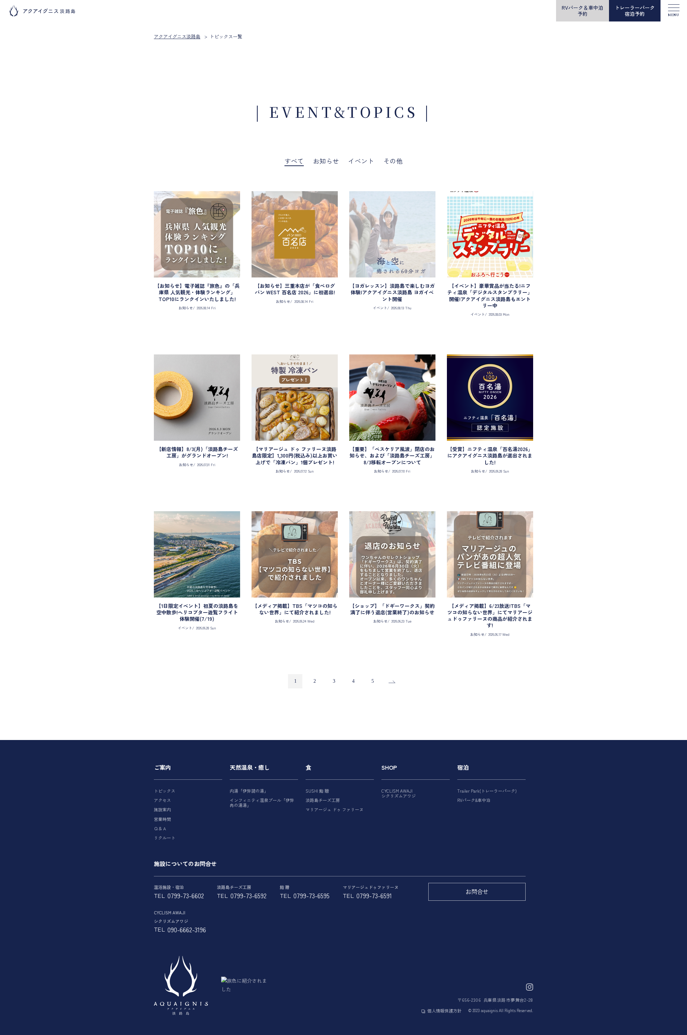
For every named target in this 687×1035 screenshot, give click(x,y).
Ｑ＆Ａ (160, 828)
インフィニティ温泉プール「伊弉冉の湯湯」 (262, 802)
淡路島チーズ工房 (323, 800)
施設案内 (162, 809)
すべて (294, 161)
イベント (361, 161)
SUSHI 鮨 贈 (317, 791)
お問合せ (477, 891)
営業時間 (162, 819)
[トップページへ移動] (181, 985)
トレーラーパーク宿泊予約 (635, 10)
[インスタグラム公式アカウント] (529, 986)
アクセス (162, 800)
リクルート (164, 838)
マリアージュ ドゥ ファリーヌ (335, 809)
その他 (393, 161)
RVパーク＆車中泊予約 (582, 10)
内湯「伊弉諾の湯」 (249, 791)
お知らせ (326, 161)
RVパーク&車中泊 (474, 800)
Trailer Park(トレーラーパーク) (487, 791)
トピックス (164, 791)
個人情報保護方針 (444, 1010)
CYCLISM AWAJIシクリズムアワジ (398, 793)
